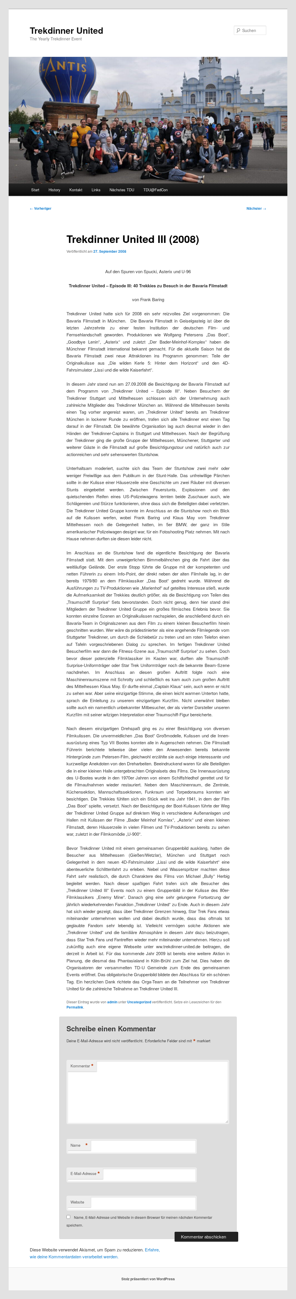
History (54, 189)
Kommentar (82, 1066)
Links (96, 189)
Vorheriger (40, 208)
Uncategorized (139, 1001)
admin (112, 1001)
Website (77, 1202)
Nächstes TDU (122, 189)
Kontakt (75, 189)
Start (35, 189)
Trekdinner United (66, 30)
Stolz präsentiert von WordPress (148, 1278)
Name (79, 1145)
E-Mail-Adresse (85, 1173)
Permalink (74, 1007)
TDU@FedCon (155, 189)
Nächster (256, 208)
